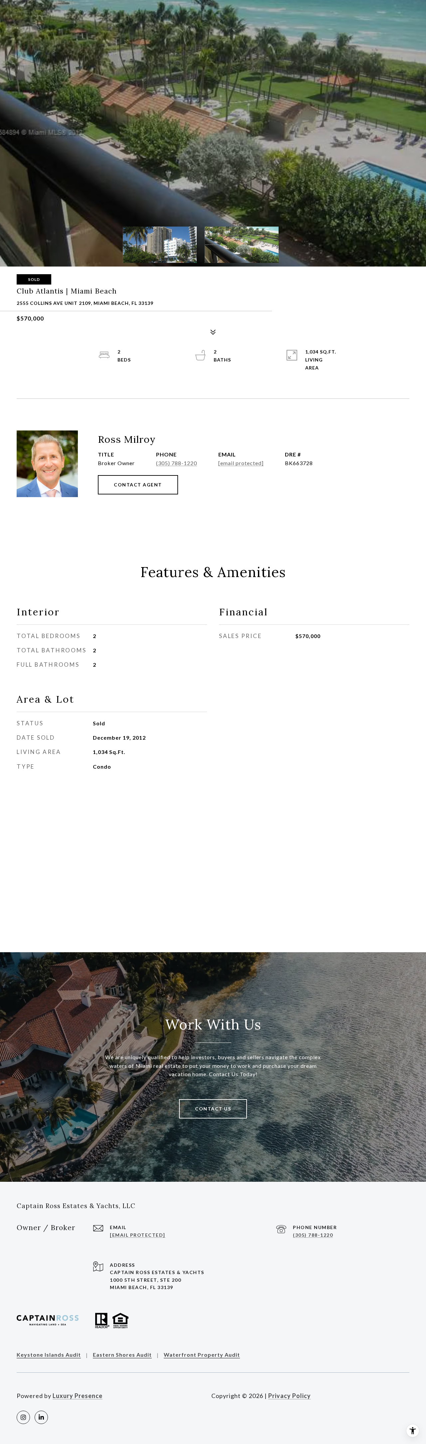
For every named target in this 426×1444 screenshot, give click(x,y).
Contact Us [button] (213, 1108)
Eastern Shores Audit (122, 1355)
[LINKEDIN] (41, 1417)
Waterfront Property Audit (202, 1355)
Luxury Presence (78, 1395)
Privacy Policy (289, 1395)
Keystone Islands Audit (49, 1355)
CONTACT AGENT (138, 484)
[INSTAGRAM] (23, 1417)
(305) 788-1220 (176, 463)
